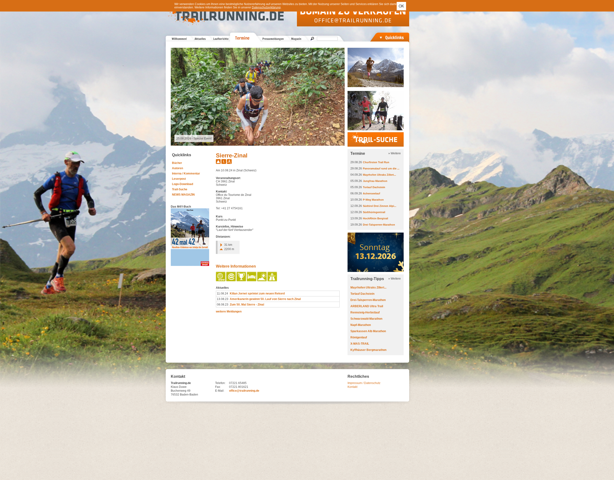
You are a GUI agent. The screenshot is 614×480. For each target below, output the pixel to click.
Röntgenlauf (358, 337)
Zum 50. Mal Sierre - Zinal (247, 304)
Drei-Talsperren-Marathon (379, 224)
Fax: (218, 387)
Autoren (177, 168)
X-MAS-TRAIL (359, 343)
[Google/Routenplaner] (272, 280)
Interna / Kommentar (186, 173)
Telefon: (220, 383)
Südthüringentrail (374, 212)
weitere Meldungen (229, 311)
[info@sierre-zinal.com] (231, 280)
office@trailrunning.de (244, 390)
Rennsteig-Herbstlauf (365, 312)
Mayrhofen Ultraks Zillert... (379, 174)
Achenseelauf (371, 193)
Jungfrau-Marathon (375, 181)
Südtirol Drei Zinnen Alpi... (379, 205)
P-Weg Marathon (373, 199)
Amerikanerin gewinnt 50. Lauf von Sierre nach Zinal (265, 299)
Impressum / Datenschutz (364, 383)
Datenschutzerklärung (266, 7)
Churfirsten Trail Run (376, 162)
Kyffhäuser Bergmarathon (368, 350)
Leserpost (179, 178)
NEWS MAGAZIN (183, 194)
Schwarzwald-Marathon (366, 318)
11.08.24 (222, 293)
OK (401, 6)
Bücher (177, 163)
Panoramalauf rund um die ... (381, 168)
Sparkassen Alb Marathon (368, 331)
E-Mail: (219, 390)
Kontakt (352, 387)
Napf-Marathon (360, 325)
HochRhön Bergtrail (375, 218)
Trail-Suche (179, 189)
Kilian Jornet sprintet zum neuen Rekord (257, 293)
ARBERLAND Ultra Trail (366, 306)
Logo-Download (182, 184)
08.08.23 (222, 304)
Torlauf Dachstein (374, 187)
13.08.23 (222, 299)
